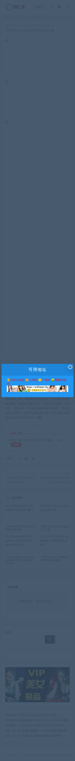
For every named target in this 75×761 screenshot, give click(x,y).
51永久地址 (17, 380)
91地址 (46, 380)
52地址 (33, 380)
